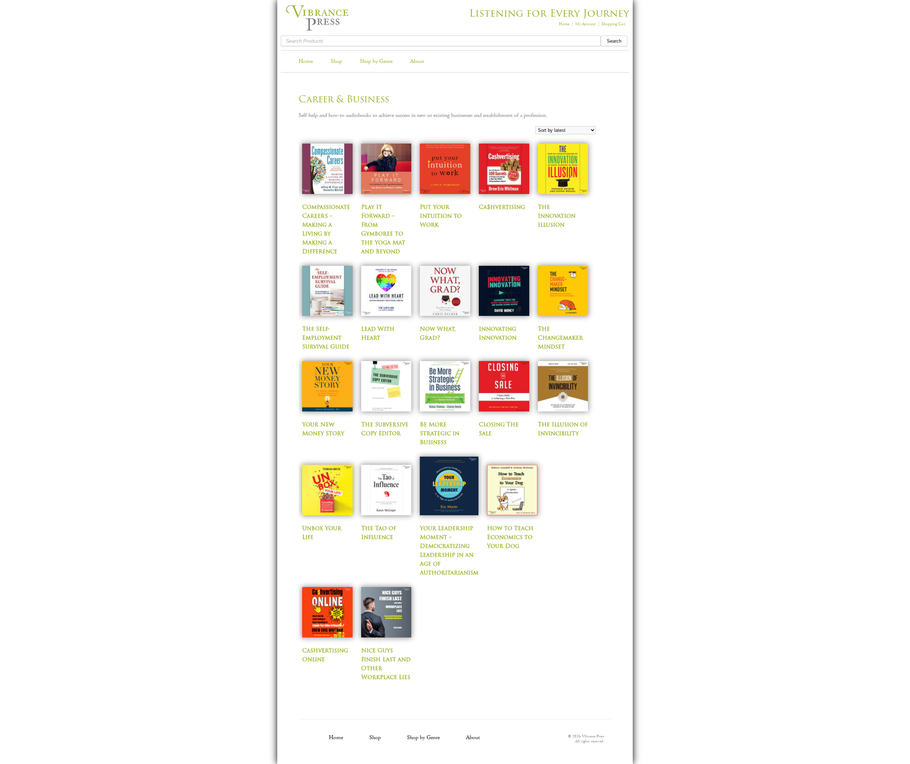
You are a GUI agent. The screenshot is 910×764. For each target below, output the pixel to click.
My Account (585, 24)
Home (564, 24)
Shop (336, 61)
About (417, 61)
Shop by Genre (376, 61)
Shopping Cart (613, 24)
